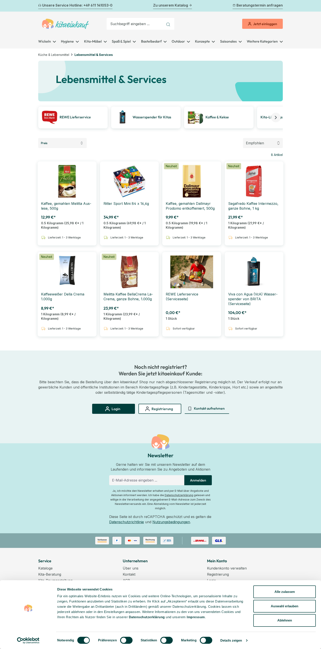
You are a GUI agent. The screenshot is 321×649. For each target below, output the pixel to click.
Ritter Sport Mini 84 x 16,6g (126, 203)
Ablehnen (284, 620)
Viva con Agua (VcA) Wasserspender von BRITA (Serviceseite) (253, 299)
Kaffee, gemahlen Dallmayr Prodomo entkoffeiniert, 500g (190, 206)
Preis (44, 143)
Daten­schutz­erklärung (147, 617)
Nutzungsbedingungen (171, 522)
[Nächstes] (280, 6)
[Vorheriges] (40, 6)
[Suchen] (168, 24)
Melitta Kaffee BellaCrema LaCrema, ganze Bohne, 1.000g (128, 296)
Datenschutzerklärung (179, 495)
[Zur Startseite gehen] (65, 24)
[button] (276, 117)
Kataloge (45, 568)
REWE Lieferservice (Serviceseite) (182, 296)
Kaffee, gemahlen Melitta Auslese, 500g (66, 206)
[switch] (126, 640)
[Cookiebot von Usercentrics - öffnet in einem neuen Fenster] (28, 640)
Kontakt (129, 574)
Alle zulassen (284, 592)
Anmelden (198, 480)
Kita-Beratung (49, 574)
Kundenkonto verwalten (227, 568)
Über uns (130, 568)
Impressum (196, 617)
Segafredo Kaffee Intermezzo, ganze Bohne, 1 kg (253, 206)
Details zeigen (231, 640)
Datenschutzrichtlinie (126, 522)
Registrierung (218, 574)
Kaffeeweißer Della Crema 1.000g (62, 296)
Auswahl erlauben (284, 606)
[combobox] (135, 24)
